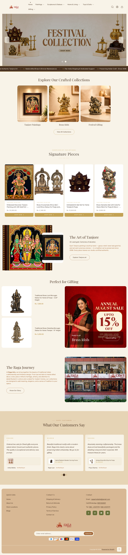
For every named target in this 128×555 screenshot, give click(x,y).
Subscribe (88, 533)
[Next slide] (121, 40)
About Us (9, 503)
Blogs (8, 511)
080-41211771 (105, 507)
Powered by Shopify (108, 549)
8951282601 (101, 503)
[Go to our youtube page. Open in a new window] (101, 513)
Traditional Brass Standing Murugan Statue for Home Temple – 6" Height (47, 329)
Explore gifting (111, 338)
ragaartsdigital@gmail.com (100, 499)
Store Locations (12, 507)
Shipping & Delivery (53, 499)
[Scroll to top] (119, 549)
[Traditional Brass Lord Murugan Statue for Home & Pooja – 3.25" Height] (17, 301)
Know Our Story (15, 390)
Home (8, 499)
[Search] (112, 7)
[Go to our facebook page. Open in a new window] (88, 513)
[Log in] (117, 7)
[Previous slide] (7, 40)
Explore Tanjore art (79, 257)
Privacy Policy (51, 507)
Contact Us (50, 515)
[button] (62, 61)
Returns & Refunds (53, 503)
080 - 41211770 (94, 507)
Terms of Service (52, 511)
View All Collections (64, 132)
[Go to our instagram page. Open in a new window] (94, 513)
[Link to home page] (64, 525)
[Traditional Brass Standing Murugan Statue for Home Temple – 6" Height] (17, 333)
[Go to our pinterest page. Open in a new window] (107, 513)
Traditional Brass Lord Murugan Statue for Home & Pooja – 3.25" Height (46, 297)
